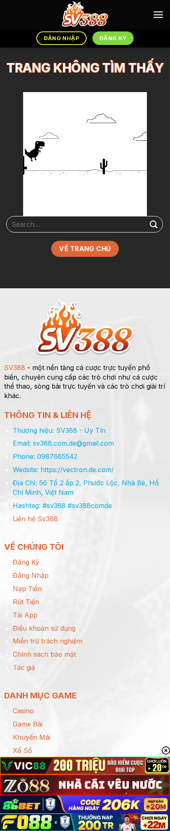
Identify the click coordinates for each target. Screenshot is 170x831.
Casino (23, 711)
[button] (158, 15)
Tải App (25, 615)
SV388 (14, 367)
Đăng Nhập (31, 575)
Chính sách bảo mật (44, 654)
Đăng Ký (26, 562)
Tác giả (24, 667)
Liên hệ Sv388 (35, 519)
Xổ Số (22, 750)
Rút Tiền (26, 602)
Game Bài (27, 724)
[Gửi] (154, 224)
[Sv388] (85, 14)
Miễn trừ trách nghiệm (48, 641)
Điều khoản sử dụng (44, 628)
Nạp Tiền (27, 588)
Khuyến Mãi (31, 737)
